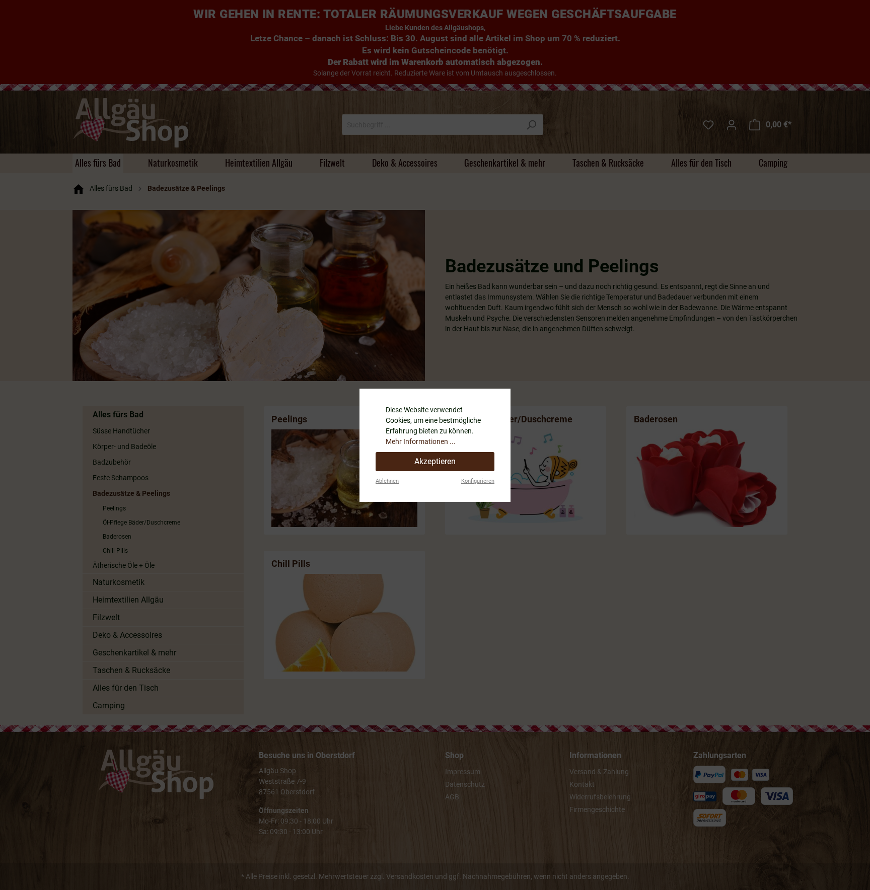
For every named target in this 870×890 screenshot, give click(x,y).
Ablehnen (387, 481)
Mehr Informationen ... (421, 441)
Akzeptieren (435, 461)
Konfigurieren (477, 481)
